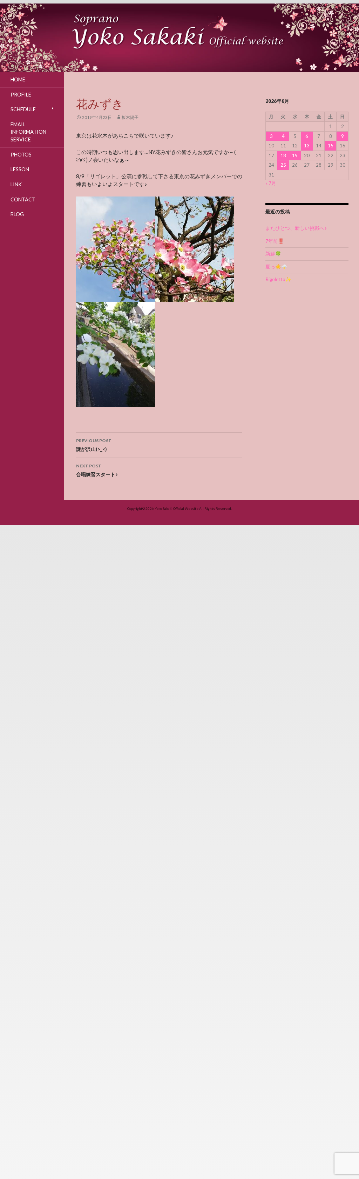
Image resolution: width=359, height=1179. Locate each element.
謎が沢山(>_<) (93, 445)
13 (307, 145)
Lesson (20, 169)
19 (295, 155)
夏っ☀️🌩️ (276, 266)
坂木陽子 (130, 117)
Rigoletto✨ (278, 279)
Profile (21, 95)
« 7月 (270, 183)
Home (18, 79)
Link (16, 184)
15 (330, 145)
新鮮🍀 (273, 254)
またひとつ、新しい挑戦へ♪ (296, 228)
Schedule (23, 109)
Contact (23, 199)
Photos (21, 155)
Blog (17, 214)
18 (283, 155)
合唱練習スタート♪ (97, 470)
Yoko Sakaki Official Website (176, 508)
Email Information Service (28, 131)
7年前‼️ (274, 241)
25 (283, 165)
